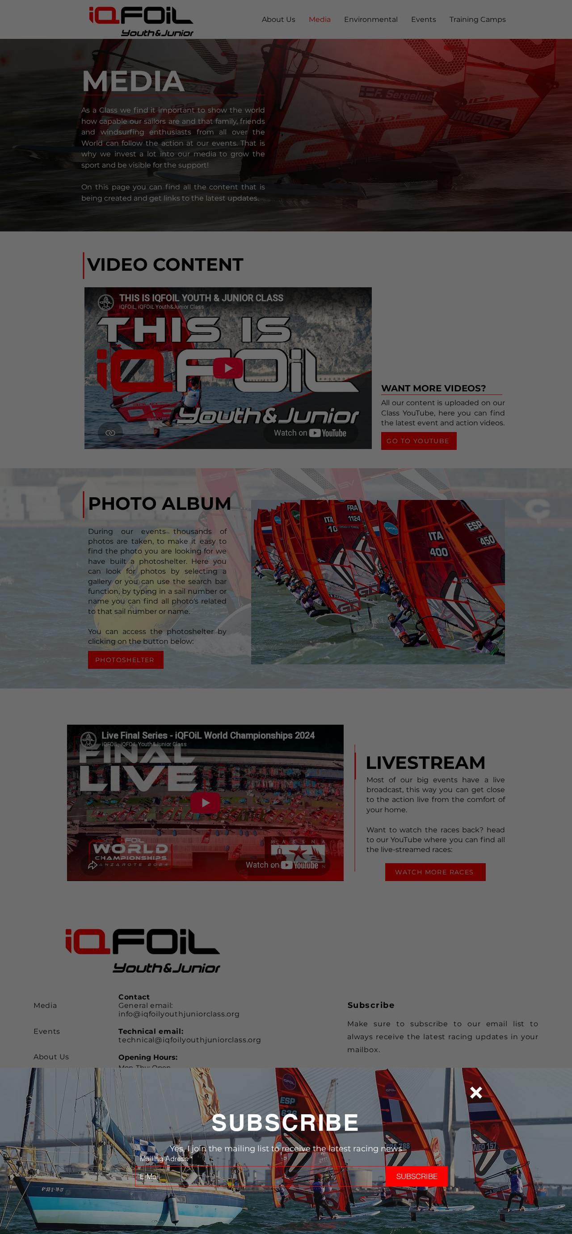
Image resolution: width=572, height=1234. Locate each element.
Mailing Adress (164, 1158)
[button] (476, 1092)
